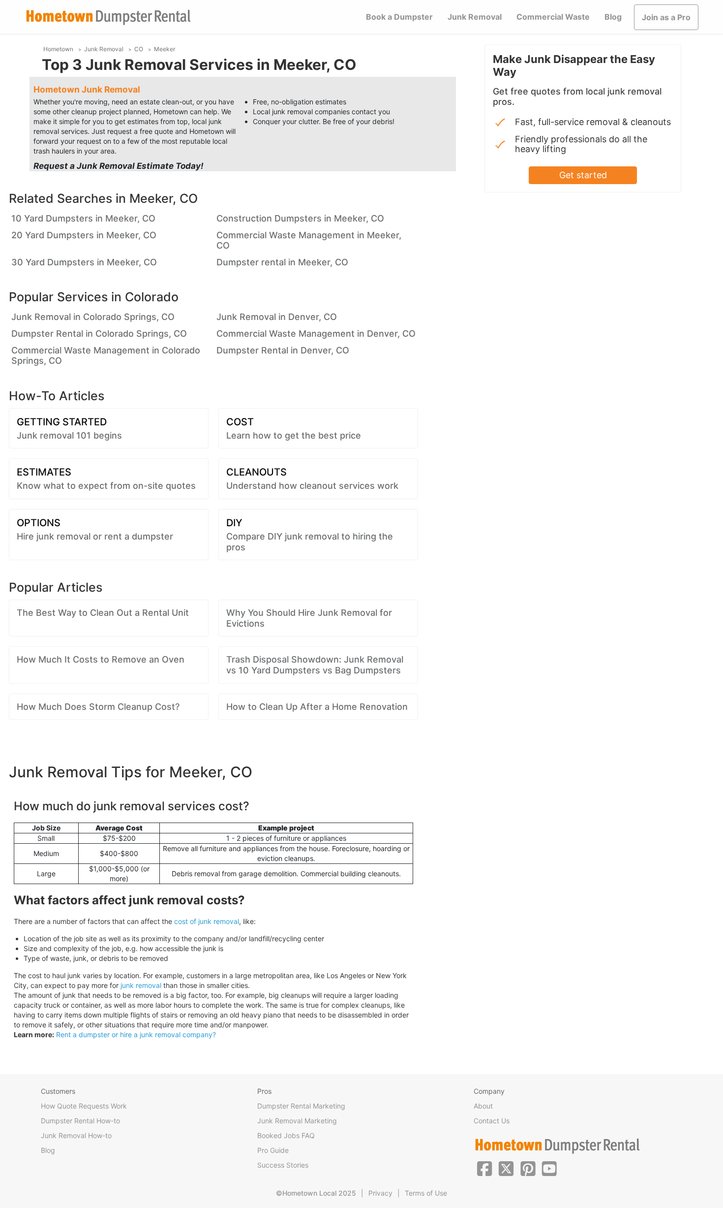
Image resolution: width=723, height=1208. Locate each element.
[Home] (108, 17)
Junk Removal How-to (76, 1135)
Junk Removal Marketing (297, 1120)
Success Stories (282, 1165)
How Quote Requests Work (84, 1106)
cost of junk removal (206, 921)
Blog (613, 17)
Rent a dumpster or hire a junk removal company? (136, 1034)
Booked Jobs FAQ (286, 1135)
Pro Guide (273, 1150)
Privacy (380, 1193)
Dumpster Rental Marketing (301, 1106)
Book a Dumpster (399, 17)
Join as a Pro (666, 17)
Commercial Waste (553, 17)
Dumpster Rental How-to (80, 1120)
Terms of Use (426, 1193)
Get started (583, 175)
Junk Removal (475, 17)
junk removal (140, 985)
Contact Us (492, 1120)
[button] (484, 1167)
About (483, 1106)
